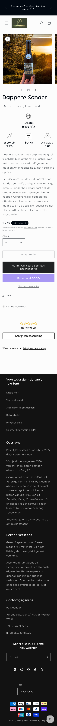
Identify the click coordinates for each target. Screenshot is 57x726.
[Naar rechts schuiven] (35, 89)
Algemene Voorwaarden (20, 407)
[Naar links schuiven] (21, 89)
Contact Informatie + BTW (21, 429)
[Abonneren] (47, 657)
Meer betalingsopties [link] (28, 286)
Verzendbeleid (14, 400)
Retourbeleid (13, 415)
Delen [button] (9, 295)
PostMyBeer (22, 720)
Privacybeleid (14, 422)
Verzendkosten (30, 227)
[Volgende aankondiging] (51, 7)
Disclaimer (12, 392)
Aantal (6, 235)
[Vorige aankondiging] (6, 7)
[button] (6, 23)
